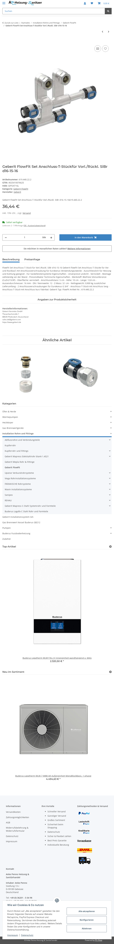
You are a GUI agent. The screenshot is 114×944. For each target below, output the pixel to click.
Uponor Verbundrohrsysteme (19, 472)
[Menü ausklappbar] (3, 2)
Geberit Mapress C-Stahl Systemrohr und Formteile (30, 505)
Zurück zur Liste (11, 22)
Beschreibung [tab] (11, 259)
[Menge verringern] (6, 237)
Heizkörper (7, 422)
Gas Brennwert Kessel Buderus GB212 (21, 522)
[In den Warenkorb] (4, 41)
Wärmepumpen (10, 417)
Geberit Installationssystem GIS (17, 516)
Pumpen (6, 527)
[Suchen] (108, 11)
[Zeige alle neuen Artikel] (110, 672)
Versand (27, 213)
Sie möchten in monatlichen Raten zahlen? (57, 248)
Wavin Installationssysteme (18, 489)
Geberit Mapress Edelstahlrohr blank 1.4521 (27, 456)
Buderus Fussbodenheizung (16, 533)
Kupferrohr (10, 445)
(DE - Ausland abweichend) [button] (34, 225)
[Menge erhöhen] (51, 237)
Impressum (12, 935)
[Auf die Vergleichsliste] (97, 48)
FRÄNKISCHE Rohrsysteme (18, 483)
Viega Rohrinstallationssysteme (20, 478)
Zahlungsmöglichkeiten (17, 817)
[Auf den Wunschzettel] (105, 48)
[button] (84, 3)
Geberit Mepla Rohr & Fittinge (19, 461)
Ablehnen (87, 928)
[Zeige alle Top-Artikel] (110, 546)
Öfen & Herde (9, 411)
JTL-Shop (98, 940)
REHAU (8, 500)
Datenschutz (27, 935)
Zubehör (6, 538)
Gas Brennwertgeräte (13, 428)
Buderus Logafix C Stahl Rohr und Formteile (26, 511)
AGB (8, 822)
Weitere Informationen (79, 248)
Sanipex (9, 494)
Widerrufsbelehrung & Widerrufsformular (17, 829)
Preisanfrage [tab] (32, 259)
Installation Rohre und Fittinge (18, 433)
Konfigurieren (87, 920)
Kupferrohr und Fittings (16, 450)
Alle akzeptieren (87, 911)
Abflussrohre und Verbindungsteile (22, 439)
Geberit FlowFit (20, 188)
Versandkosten (13, 812)
